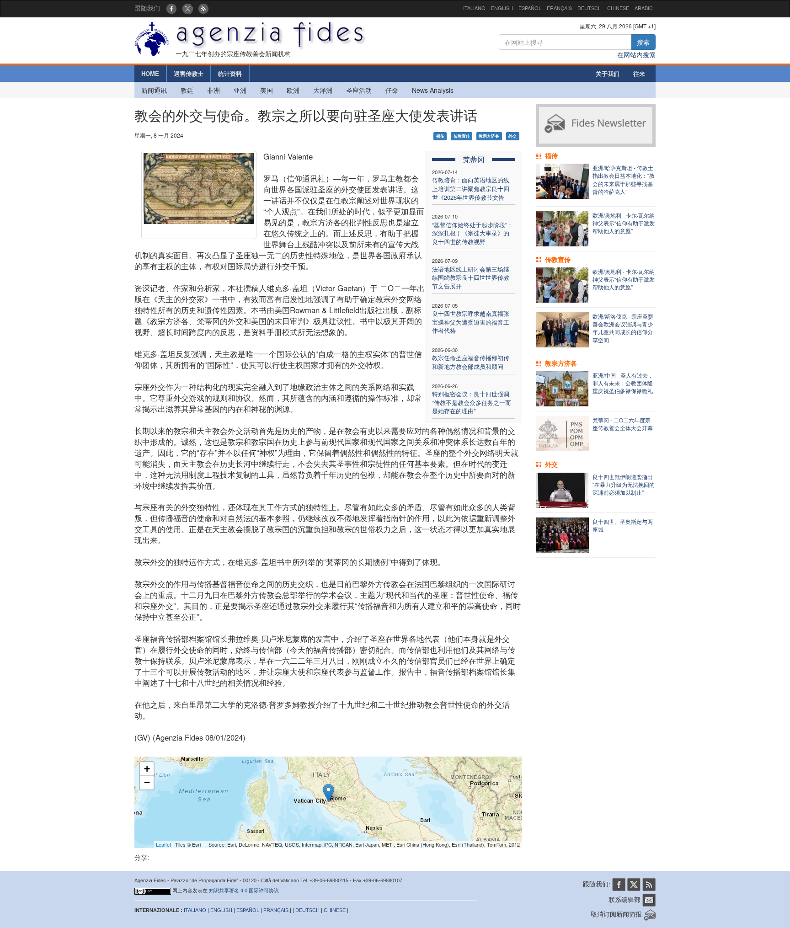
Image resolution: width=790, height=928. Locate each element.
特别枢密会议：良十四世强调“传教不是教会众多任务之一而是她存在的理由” (471, 402)
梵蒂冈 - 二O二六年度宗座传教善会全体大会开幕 (622, 424)
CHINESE (618, 7)
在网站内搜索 (636, 54)
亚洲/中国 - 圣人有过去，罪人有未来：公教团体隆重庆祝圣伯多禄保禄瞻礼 (622, 383)
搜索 (643, 42)
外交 (512, 136)
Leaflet (163, 844)
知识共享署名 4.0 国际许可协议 (244, 890)
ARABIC (644, 7)
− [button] (147, 782)
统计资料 (230, 73)
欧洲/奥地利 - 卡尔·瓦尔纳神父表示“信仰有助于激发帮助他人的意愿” (623, 223)
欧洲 (293, 90)
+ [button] (147, 768)
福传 (440, 136)
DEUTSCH (589, 7)
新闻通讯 (154, 90)
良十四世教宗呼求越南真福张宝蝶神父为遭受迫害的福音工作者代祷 (470, 322)
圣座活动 (359, 90)
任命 (391, 90)
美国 (266, 90)
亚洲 (240, 90)
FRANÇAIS (559, 7)
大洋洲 (322, 90)
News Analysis (433, 90)
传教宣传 (462, 136)
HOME (150, 73)
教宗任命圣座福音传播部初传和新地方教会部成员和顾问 (470, 362)
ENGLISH (502, 7)
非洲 (213, 90)
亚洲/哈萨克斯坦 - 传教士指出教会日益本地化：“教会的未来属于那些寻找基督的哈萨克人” (623, 179)
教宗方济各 (489, 136)
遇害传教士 (188, 73)
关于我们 (607, 73)
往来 (639, 73)
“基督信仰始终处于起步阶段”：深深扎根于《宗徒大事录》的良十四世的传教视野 (472, 233)
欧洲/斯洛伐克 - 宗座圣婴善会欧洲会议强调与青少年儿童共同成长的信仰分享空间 (622, 327)
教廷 (187, 90)
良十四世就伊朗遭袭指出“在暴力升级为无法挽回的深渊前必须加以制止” (623, 484)
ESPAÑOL (529, 7)
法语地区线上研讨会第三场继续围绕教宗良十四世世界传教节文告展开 (470, 277)
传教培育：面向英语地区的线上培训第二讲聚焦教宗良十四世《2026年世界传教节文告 (470, 188)
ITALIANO (474, 7)
